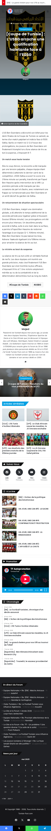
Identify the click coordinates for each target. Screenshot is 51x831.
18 (46, 781)
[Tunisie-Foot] (15, 11)
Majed (25, 79)
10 (39, 776)
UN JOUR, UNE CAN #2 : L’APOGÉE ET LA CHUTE (29, 545)
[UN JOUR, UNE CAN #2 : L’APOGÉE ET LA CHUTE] (9, 547)
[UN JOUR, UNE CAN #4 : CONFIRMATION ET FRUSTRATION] (9, 524)
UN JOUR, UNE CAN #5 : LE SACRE (33, 509)
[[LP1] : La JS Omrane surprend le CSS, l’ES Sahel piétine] (38, 439)
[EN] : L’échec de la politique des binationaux (31, 498)
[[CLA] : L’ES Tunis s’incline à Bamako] (13, 414)
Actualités (24, 23)
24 (39, 787)
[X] (11, 296)
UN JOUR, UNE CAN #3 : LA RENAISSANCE (30, 533)
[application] (25, 579)
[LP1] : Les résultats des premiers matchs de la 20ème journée (13, 450)
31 (39, 792)
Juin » (10, 798)
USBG (38, 284)
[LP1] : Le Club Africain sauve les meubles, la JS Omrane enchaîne (37, 426)
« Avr (4, 798)
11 (45, 776)
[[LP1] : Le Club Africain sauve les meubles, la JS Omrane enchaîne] (38, 414)
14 (19, 781)
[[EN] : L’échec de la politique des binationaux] (9, 501)
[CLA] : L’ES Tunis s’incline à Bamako (11, 424)
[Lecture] (5, 590)
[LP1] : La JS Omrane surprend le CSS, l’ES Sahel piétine (36, 450)
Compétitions (35, 23)
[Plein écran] (45, 590)
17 (39, 781)
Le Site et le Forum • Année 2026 (18, 711)
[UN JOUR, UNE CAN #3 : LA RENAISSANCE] (9, 536)
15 (25, 781)
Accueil (15, 23)
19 (5, 787)
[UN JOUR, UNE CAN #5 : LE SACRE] (9, 512)
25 (46, 787)
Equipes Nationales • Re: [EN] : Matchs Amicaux (24, 690)
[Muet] (41, 590)
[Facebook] (5, 296)
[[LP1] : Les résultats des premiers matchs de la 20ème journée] (13, 439)
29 (25, 792)
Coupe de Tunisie (20, 284)
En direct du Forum (13, 684)
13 (12, 781)
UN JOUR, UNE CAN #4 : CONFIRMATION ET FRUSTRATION (33, 522)
